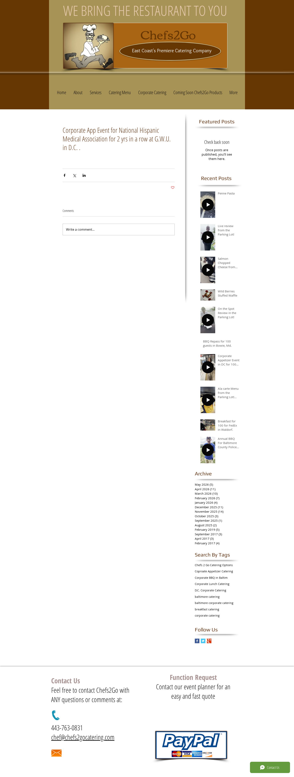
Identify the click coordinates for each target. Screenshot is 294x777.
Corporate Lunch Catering (212, 584)
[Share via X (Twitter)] (74, 175)
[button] (119, 92)
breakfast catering (207, 609)
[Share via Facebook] (64, 175)
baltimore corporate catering (214, 603)
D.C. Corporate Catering (210, 590)
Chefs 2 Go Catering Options (214, 565)
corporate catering (207, 615)
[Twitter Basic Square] (203, 641)
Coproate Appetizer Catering (214, 571)
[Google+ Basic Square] (209, 641)
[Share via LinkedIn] (84, 175)
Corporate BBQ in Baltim (211, 578)
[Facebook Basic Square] (197, 641)
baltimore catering (207, 597)
